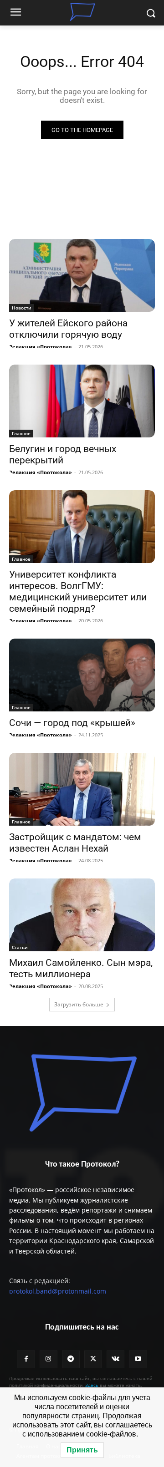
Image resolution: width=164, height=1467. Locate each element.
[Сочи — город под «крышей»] (82, 675)
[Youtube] (138, 1359)
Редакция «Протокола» (40, 346)
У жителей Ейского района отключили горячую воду (68, 329)
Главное (21, 433)
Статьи (20, 947)
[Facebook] (26, 1359)
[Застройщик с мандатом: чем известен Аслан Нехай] (82, 789)
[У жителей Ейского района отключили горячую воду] (82, 275)
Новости (21, 308)
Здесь (91, 1385)
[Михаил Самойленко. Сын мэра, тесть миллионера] (82, 914)
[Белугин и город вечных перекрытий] (82, 401)
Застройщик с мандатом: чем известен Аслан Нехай (75, 843)
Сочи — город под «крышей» (72, 722)
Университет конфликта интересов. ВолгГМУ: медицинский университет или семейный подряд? (78, 591)
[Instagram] (48, 1359)
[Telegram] (71, 1359)
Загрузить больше (78, 1004)
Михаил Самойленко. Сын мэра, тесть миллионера (81, 968)
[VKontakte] (115, 1359)
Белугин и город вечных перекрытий (62, 454)
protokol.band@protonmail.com (57, 1291)
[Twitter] (93, 1359)
